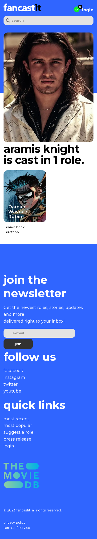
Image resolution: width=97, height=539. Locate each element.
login (87, 9)
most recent (16, 418)
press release (17, 439)
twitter (11, 384)
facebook (13, 370)
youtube (12, 391)
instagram (14, 377)
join (18, 344)
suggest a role (18, 432)
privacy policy (14, 522)
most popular (18, 425)
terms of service (17, 528)
